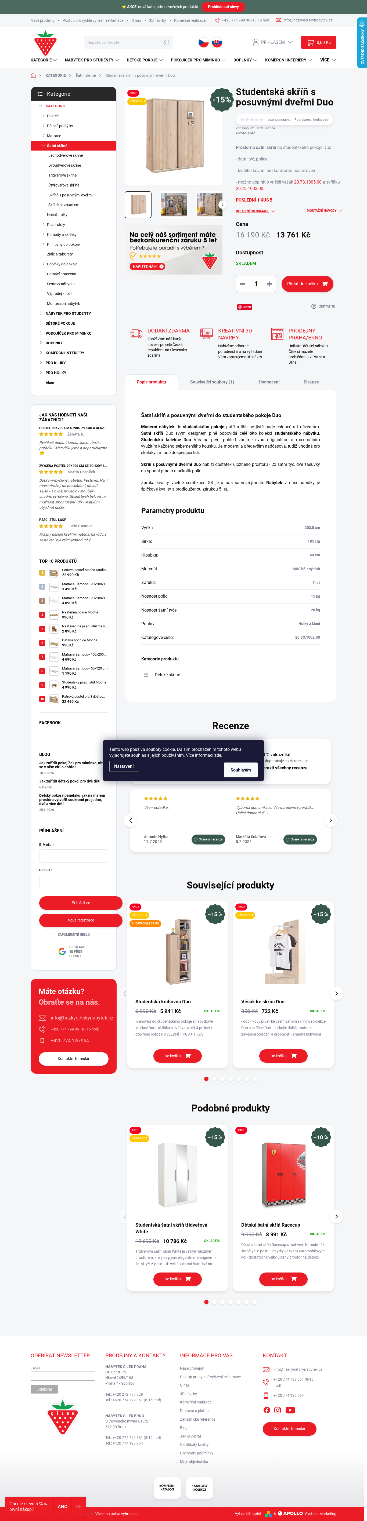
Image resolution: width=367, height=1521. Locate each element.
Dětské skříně (167, 674)
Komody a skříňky (62, 234)
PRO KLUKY (56, 363)
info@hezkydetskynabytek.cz (82, 1018)
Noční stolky (57, 215)
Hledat (166, 42)
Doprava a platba (194, 1411)
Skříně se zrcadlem (63, 205)
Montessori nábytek (63, 303)
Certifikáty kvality (194, 1444)
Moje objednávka (194, 1462)
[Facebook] (267, 1409)
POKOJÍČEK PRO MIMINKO (69, 333)
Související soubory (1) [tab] (212, 382)
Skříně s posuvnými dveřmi (70, 195)
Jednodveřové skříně (65, 155)
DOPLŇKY (54, 343)
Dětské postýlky (60, 126)
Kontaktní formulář (73, 1058)
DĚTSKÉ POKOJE (60, 323)
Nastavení (124, 766)
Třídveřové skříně (62, 175)
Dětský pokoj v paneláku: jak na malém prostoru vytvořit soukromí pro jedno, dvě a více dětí (72, 799)
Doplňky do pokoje (62, 264)
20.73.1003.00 (249, 188)
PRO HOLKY (56, 373)
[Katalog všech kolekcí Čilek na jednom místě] (167, 1488)
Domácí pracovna (61, 274)
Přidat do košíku (302, 283)
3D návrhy (157, 20)
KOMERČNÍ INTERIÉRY (65, 353)
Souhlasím (241, 770)
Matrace (54, 136)
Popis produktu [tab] (151, 382)
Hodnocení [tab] (269, 382)
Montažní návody (321, 211)
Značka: (245, 132)
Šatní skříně (57, 146)
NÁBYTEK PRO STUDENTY (68, 313)
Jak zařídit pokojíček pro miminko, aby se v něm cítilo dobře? (71, 765)
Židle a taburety (60, 254)
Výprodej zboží (59, 293)
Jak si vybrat (190, 1436)
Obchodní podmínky (196, 1453)
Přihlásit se (81, 903)
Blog (184, 1427)
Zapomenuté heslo (74, 935)
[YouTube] (290, 1409)
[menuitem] (44, 60)
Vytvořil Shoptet (248, 1513)
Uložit (247, 307)
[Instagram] (278, 1409)
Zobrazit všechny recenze (283, 767)
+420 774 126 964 (70, 1040)
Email (35, 1368)
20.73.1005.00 (308, 182)
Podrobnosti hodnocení (311, 120)
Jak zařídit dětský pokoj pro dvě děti (69, 781)
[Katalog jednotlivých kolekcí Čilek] (200, 1488)
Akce (50, 383)
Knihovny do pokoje (63, 244)
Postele (53, 116)
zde (217, 755)
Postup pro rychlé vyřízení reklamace (93, 20)
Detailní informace (252, 211)
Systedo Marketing (320, 1513)
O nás (136, 20)
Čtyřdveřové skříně (63, 185)
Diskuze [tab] (311, 382)
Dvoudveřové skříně (64, 165)
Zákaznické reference (197, 1419)
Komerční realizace (190, 20)
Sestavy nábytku (61, 284)
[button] (330, 820)
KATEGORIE (56, 106)
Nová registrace (81, 920)
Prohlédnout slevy (223, 7)
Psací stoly (56, 224)
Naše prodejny (43, 20)
